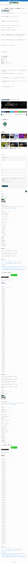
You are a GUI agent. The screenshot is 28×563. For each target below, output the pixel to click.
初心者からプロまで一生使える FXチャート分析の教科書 (8, 208)
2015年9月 (4, 540)
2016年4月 (4, 528)
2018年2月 (4, 502)
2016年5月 (3, 354)
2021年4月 (3, 295)
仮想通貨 (3, 440)
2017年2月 (3, 342)
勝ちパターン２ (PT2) (4, 219)
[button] (3, 111)
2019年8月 (3, 316)
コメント (3, 160)
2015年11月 (3, 364)
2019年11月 (3, 311)
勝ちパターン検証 (5, 431)
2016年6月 (3, 352)
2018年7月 (3, 326)
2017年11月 (3, 333)
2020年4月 (3, 302)
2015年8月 (3, 369)
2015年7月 (3, 371)
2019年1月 (3, 323)
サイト (3, 175)
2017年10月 (3, 335)
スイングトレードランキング (4, 456)
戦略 (2, 238)
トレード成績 (4, 426)
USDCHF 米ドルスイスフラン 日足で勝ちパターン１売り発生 (9, 387)
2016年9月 (3, 347)
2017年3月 (3, 340)
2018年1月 (4, 504)
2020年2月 (4, 478)
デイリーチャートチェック (5, 216)
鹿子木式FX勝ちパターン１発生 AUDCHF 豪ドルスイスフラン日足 (10, 266)
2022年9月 (3, 290)
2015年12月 (4, 535)
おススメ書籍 (4, 414)
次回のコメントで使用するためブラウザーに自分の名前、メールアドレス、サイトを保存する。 (14, 178)
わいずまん (5, 126)
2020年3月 (3, 304)
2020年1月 (4, 480)
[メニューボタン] (1, 2)
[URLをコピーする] (25, 111)
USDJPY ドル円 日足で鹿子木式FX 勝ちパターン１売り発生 (9, 384)
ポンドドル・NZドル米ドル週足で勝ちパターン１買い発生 (9, 251)
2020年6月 (3, 299)
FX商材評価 (3, 240)
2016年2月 (3, 359)
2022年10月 (4, 461)
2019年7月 (4, 490)
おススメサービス (4, 235)
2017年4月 (3, 338)
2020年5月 (4, 473)
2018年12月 (4, 497)
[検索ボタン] (26, 2)
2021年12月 (4, 466)
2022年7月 (3, 292)
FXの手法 (4, 438)
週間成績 (3, 227)
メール (3, 172)
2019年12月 (3, 309)
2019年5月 (3, 321)
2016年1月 (4, 533)
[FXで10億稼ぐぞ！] (14, 2)
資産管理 (3, 433)
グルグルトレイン (4, 222)
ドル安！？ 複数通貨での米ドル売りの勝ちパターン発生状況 (9, 254)
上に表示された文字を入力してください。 (7, 181)
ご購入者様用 (4, 245)
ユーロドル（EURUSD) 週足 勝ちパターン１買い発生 (8, 256)
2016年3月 (3, 357)
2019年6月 (4, 492)
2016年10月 (3, 345)
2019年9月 (3, 314)
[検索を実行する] (26, 191)
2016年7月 (4, 523)
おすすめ (3, 232)
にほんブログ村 (3, 453)
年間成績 (3, 230)
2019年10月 (4, 485)
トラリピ (3, 224)
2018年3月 (3, 328)
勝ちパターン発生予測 (5, 214)
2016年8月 (4, 521)
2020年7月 (3, 297)
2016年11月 (4, 516)
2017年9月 (4, 509)
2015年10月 (3, 366)
